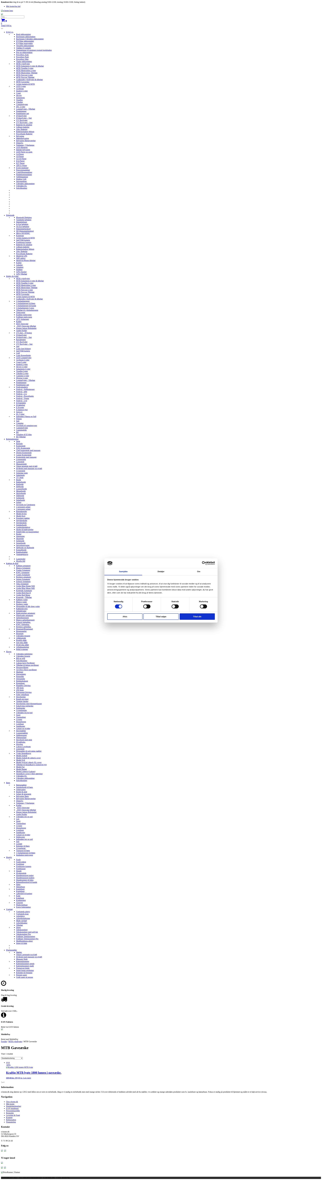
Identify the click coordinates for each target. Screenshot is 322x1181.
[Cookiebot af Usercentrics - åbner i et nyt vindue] (204, 563)
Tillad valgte (161, 616)
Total (6, 24)
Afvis (125, 616)
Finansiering (11, 1122)
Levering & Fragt (13, 1115)
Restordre (10, 1113)
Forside (4, 1041)
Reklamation (11, 1120)
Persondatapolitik (13, 1111)
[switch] (146, 606)
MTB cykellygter (15, 1041)
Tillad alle (197, 616)
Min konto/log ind (13, 6)
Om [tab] (198, 571)
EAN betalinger (12, 1108)
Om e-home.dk (12, 1102)
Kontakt (9, 1117)
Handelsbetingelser (13, 1106)
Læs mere (27, 1078)
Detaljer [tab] (161, 571)
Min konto (10, 1104)
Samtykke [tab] (123, 571)
